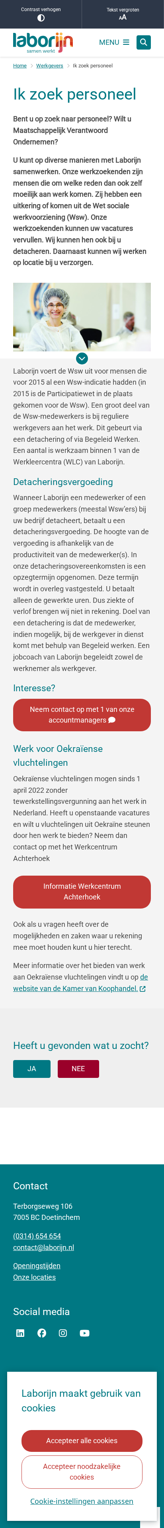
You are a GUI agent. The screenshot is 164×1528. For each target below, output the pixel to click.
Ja (31, 1068)
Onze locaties (34, 1277)
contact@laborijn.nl (43, 1247)
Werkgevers (49, 66)
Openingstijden (37, 1266)
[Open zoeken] (144, 42)
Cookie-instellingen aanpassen (81, 1501)
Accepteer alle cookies (81, 1440)
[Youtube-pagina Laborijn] (84, 1334)
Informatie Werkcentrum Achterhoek (82, 891)
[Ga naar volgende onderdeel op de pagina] (82, 358)
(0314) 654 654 (37, 1236)
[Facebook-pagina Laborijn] (42, 1334)
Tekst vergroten (123, 10)
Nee (78, 1068)
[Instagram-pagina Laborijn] (63, 1334)
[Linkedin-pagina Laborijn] (20, 1334)
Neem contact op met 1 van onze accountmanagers (82, 714)
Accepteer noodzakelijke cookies (82, 1471)
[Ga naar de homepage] (43, 42)
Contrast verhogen (41, 9)
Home (20, 66)
